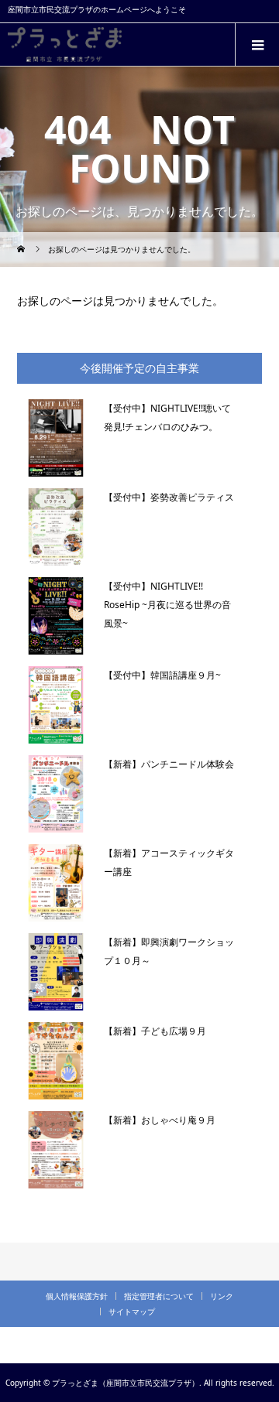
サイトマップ (131, 1311)
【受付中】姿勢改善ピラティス (169, 497)
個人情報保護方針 (77, 1296)
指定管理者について (159, 1296)
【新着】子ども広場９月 (155, 1031)
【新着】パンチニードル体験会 (169, 764)
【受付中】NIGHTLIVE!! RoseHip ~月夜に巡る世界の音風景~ (167, 605)
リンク (221, 1296)
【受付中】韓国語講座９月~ (162, 675)
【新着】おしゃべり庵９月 (159, 1120)
